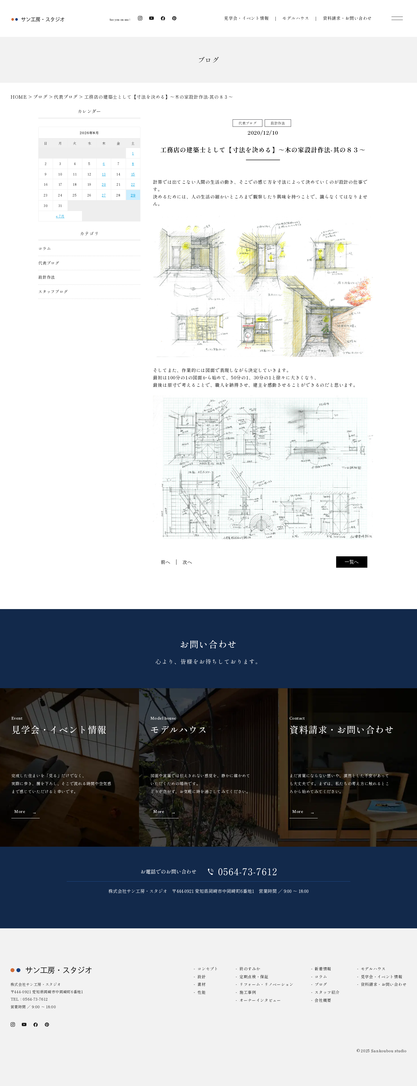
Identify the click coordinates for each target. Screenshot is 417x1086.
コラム (44, 248)
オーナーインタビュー (260, 1000)
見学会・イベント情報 (246, 18)
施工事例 (247, 992)
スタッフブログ (53, 291)
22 (133, 184)
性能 (201, 992)
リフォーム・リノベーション (266, 984)
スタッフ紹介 (327, 992)
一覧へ (352, 562)
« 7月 (60, 216)
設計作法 (46, 277)
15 (133, 174)
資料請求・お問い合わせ (347, 18)
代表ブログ (48, 263)
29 (133, 195)
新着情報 (323, 968)
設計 (201, 976)
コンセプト (207, 968)
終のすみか (249, 968)
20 (104, 184)
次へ (187, 562)
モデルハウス (295, 18)
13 (104, 174)
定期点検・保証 (254, 976)
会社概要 (323, 1000)
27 (104, 195)
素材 (201, 984)
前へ (165, 562)
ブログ (321, 984)
